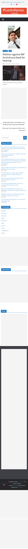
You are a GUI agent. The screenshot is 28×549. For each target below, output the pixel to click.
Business (3, 211)
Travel (2, 228)
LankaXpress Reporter (15, 63)
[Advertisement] (14, 103)
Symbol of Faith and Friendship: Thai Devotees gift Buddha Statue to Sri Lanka (16, 2)
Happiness (5, 50)
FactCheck (3, 213)
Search (25, 138)
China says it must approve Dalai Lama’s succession (13, 129)
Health (2, 218)
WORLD (3, 233)
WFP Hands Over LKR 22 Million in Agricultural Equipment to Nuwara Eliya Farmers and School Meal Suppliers (13, 148)
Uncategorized (4, 230)
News (10, 50)
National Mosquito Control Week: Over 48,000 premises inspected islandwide (14, 123)
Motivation (3, 220)
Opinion (3, 225)
